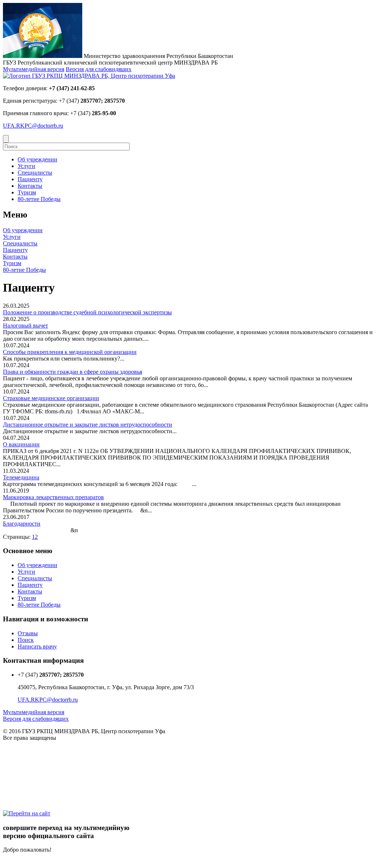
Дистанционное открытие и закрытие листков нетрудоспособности (87, 424)
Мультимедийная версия (33, 69)
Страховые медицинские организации (51, 398)
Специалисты (20, 243)
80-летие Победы (24, 270)
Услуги (12, 237)
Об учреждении (23, 230)
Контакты (15, 256)
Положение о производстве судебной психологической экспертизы (87, 312)
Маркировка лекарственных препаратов (53, 497)
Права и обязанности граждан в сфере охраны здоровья (72, 372)
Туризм (12, 263)
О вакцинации (21, 444)
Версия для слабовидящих (98, 69)
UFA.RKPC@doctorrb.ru (33, 126)
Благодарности (21, 523)
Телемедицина (21, 477)
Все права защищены (29, 738)
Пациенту (15, 250)
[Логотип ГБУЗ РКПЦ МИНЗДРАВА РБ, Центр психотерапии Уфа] (89, 76)
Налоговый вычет (25, 325)
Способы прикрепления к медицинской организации (70, 352)
